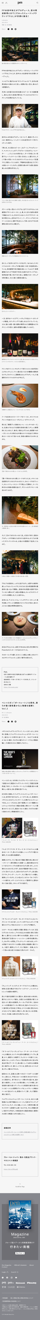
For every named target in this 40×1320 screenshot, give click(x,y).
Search (13, 1272)
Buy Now (19, 1253)
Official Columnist (20, 1265)
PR (3, 712)
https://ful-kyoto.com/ (11, 687)
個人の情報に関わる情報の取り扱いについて (22, 1298)
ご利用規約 (5, 1298)
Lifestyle (5, 20)
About (31, 1265)
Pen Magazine (6, 1265)
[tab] (2, 3)
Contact (4, 1267)
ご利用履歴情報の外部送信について (11, 1301)
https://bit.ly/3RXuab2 (11, 1169)
